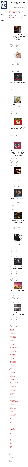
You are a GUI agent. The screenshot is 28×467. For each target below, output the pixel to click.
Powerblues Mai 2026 (12, 330)
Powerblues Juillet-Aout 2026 (13, 328)
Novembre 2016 (12, 417)
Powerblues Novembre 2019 (13, 389)
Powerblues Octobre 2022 (13, 362)
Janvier (11, 443)
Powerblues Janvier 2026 (12, 333)
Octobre (11, 437)
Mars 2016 (11, 423)
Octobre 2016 (11, 418)
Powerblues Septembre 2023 (13, 355)
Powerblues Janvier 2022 (12, 368)
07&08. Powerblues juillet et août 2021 (14, 373)
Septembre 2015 (12, 428)
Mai (10, 440)
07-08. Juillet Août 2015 (12, 429)
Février (11, 433)
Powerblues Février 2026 (12, 332)
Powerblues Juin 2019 (12, 392)
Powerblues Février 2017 (12, 414)
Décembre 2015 (11, 426)
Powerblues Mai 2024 (12, 348)
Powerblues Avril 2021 (12, 375)
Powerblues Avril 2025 (12, 340)
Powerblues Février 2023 (12, 358)
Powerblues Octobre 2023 (13, 354)
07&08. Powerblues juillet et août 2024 (14, 347)
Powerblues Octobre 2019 (13, 390)
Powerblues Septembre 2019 (13, 391)
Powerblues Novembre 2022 (13, 361)
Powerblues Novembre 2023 (13, 353)
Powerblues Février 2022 (12, 367)
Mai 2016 (11, 421)
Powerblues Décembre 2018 (13, 398)
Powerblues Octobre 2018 (13, 399)
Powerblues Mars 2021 (12, 376)
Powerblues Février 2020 (12, 386)
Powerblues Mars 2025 (12, 341)
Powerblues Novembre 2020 (13, 380)
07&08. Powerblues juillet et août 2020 (14, 382)
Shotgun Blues (14, 18)
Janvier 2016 (11, 424)
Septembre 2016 (12, 419)
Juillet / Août (11, 458)
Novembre (11, 436)
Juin (10, 439)
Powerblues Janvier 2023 (12, 359)
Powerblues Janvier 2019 (12, 396)
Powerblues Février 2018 (12, 405)
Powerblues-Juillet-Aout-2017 (13, 410)
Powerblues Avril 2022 (12, 366)
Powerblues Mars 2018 (12, 404)
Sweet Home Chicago (15, 12)
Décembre (11, 435)
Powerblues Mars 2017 (12, 413)
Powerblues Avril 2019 (12, 394)
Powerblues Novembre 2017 (13, 408)
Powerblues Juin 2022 (12, 364)
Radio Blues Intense (14, 11)
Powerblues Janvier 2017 (12, 415)
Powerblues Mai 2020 (12, 384)
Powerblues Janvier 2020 (12, 387)
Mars (10, 432)
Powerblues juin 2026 (12, 329)
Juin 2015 (11, 430)
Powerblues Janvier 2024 (12, 351)
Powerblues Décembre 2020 (13, 379)
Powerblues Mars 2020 (12, 385)
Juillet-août (11, 438)
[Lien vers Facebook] (4, 26)
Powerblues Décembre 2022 (13, 360)
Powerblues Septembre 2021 (13, 372)
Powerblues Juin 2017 (12, 411)
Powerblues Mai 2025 (12, 339)
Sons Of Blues (14, 13)
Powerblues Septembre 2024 (13, 346)
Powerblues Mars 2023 (12, 357)
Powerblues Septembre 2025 (13, 337)
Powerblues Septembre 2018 (13, 400)
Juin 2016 (11, 420)
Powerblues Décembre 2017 (13, 407)
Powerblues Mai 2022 (12, 365)
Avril (10, 431)
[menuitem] (4, 11)
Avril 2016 (11, 422)
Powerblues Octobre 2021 (13, 371)
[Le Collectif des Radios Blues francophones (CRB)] (4, 5)
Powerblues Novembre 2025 (13, 335)
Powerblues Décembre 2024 (13, 344)
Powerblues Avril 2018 (12, 403)
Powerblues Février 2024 (12, 350)
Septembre (11, 457)
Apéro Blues (15, 17)
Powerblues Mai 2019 (12, 393)
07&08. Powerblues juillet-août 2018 (14, 401)
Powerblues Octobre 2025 (13, 336)
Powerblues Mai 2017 (12, 412)
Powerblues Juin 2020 (12, 383)
